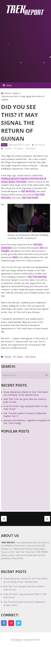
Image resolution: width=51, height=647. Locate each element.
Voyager (5, 250)
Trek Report (16, 639)
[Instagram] (11, 623)
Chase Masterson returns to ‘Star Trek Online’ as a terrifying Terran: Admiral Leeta (26, 393)
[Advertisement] (25, 51)
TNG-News (30, 148)
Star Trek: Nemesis (37, 276)
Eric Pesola (40, 144)
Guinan (8, 148)
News (4, 144)
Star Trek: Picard (30, 197)
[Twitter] (18, 623)
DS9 (42, 247)
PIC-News (18, 148)
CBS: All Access (28, 191)
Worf (15, 257)
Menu (9, 85)
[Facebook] (4, 623)
